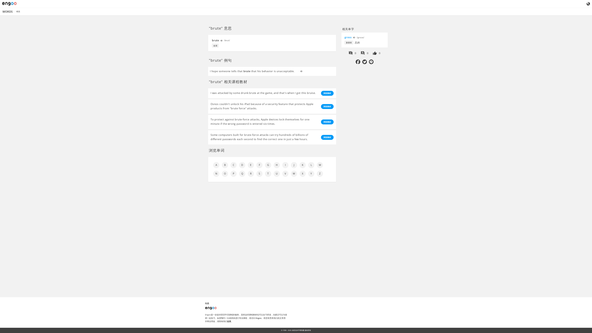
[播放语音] (222, 41)
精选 (18, 11)
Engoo (258, 318)
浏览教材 (327, 93)
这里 (229, 321)
